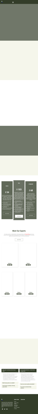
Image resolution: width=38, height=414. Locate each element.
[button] (24, 2)
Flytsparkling (27, 234)
